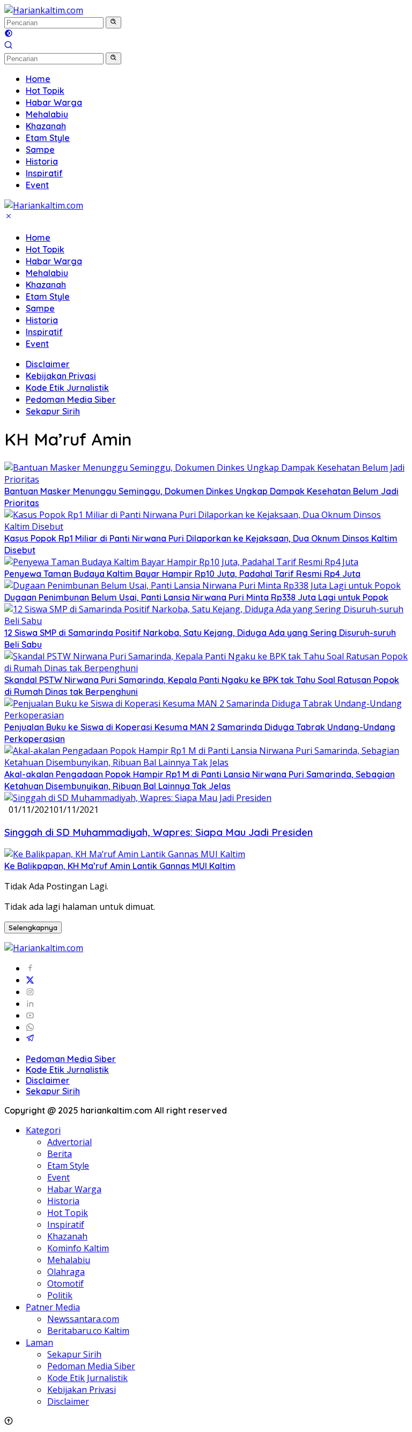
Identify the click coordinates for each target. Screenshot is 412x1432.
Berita (59, 1154)
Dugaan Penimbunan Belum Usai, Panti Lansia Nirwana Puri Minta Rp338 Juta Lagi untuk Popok (196, 597)
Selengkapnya (33, 927)
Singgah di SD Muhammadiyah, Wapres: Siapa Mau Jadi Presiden (158, 832)
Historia (42, 320)
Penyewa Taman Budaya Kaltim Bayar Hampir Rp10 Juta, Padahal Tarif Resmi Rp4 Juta (182, 573)
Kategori (43, 1130)
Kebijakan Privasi (61, 375)
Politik (59, 1295)
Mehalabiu (47, 273)
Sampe (40, 308)
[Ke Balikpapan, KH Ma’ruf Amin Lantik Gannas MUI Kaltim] (124, 854)
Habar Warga (54, 261)
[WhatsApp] (30, 1027)
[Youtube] (30, 1015)
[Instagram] (30, 992)
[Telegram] (30, 1039)
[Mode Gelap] (8, 34)
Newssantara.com (83, 1319)
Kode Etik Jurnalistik (67, 387)
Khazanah (46, 284)
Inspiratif (44, 332)
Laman (39, 1342)
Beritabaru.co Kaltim (88, 1331)
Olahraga (66, 1272)
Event (37, 343)
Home (38, 237)
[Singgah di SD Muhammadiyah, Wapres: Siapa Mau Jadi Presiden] (137, 798)
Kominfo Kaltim (78, 1248)
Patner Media (53, 1307)
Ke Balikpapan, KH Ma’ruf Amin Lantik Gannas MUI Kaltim (120, 865)
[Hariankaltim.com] (43, 10)
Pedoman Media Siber (71, 399)
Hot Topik (45, 249)
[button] (113, 22)
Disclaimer (48, 364)
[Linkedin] (30, 1004)
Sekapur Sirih (53, 411)
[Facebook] (30, 968)
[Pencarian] (8, 46)
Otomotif (65, 1283)
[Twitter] (30, 980)
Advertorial (69, 1142)
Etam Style (48, 296)
